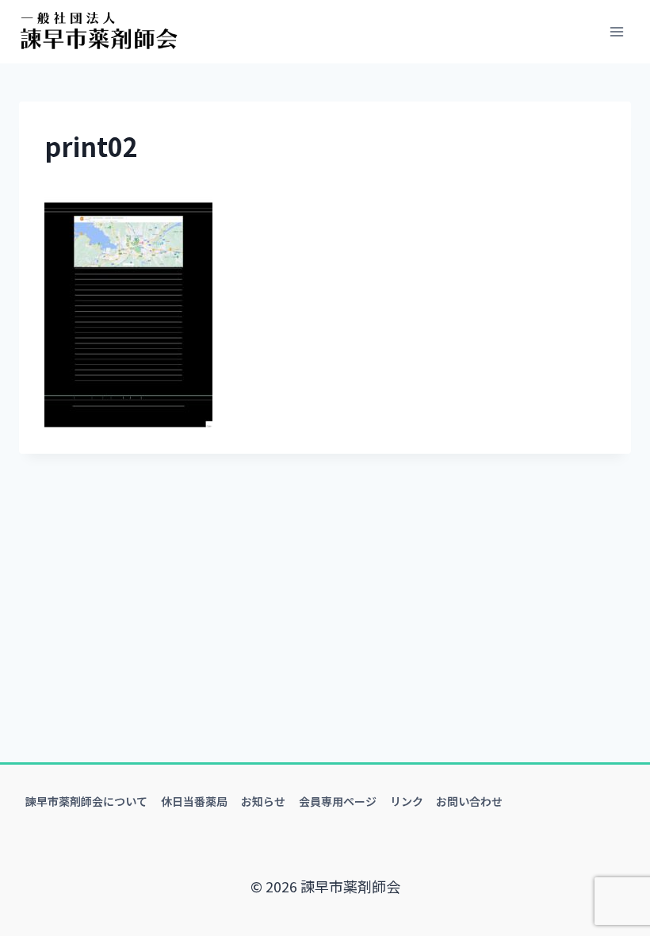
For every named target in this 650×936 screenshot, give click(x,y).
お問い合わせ (469, 801)
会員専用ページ (338, 801)
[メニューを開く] (616, 31)
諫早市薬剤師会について (86, 801)
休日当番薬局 (194, 801)
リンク (406, 801)
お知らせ (263, 801)
